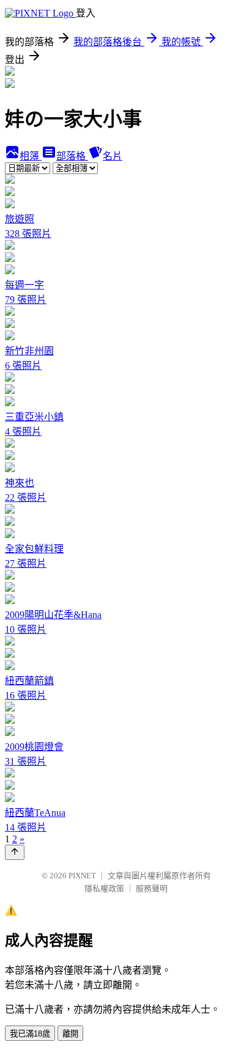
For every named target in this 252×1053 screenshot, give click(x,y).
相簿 (31, 156)
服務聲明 (152, 888)
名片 (112, 156)
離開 (70, 1033)
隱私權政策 (104, 888)
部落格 (72, 156)
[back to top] (14, 852)
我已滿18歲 (30, 1033)
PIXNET (82, 875)
